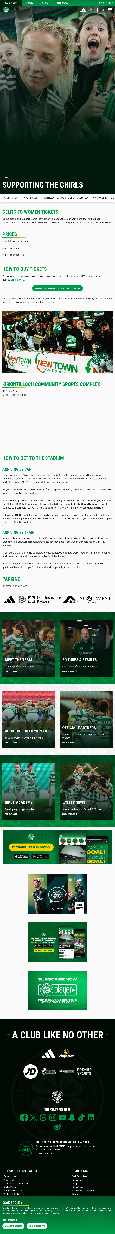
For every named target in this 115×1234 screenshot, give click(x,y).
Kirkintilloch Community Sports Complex (64, 197)
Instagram (52, 1117)
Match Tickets (10, 197)
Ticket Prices (29, 197)
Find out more (11, 671)
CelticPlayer (63, 3)
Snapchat (71, 1117)
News (75, 1194)
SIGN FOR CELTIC (45, 1154)
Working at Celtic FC (13, 1194)
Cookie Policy (10, 1187)
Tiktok (81, 1117)
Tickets (29, 3)
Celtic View (77, 1187)
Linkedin (91, 1117)
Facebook (24, 1117)
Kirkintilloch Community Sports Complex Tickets (57, 288)
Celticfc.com (10, 3)
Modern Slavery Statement (16, 1183)
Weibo (57, 1127)
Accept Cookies (14, 1226)
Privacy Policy (10, 1180)
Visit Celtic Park (79, 1176)
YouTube (62, 1117)
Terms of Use (10, 1176)
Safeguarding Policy (13, 1190)
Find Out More (8, 1220)
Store (45, 3)
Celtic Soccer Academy (83, 1190)
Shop (74, 1183)
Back (7, 178)
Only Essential (38, 1226)
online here (17, 279)
